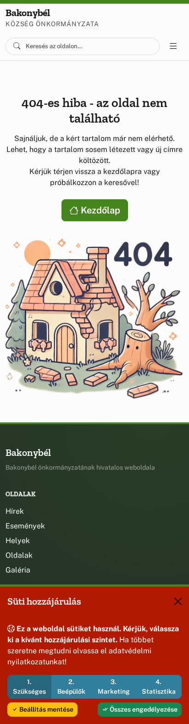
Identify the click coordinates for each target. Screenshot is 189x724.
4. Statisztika (159, 686)
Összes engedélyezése (143, 709)
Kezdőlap (99, 210)
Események (25, 526)
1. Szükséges (29, 686)
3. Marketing (114, 686)
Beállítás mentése (45, 709)
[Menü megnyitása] (173, 46)
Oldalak (19, 555)
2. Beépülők (71, 686)
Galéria (18, 570)
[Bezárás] (178, 601)
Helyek (18, 540)
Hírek (15, 511)
